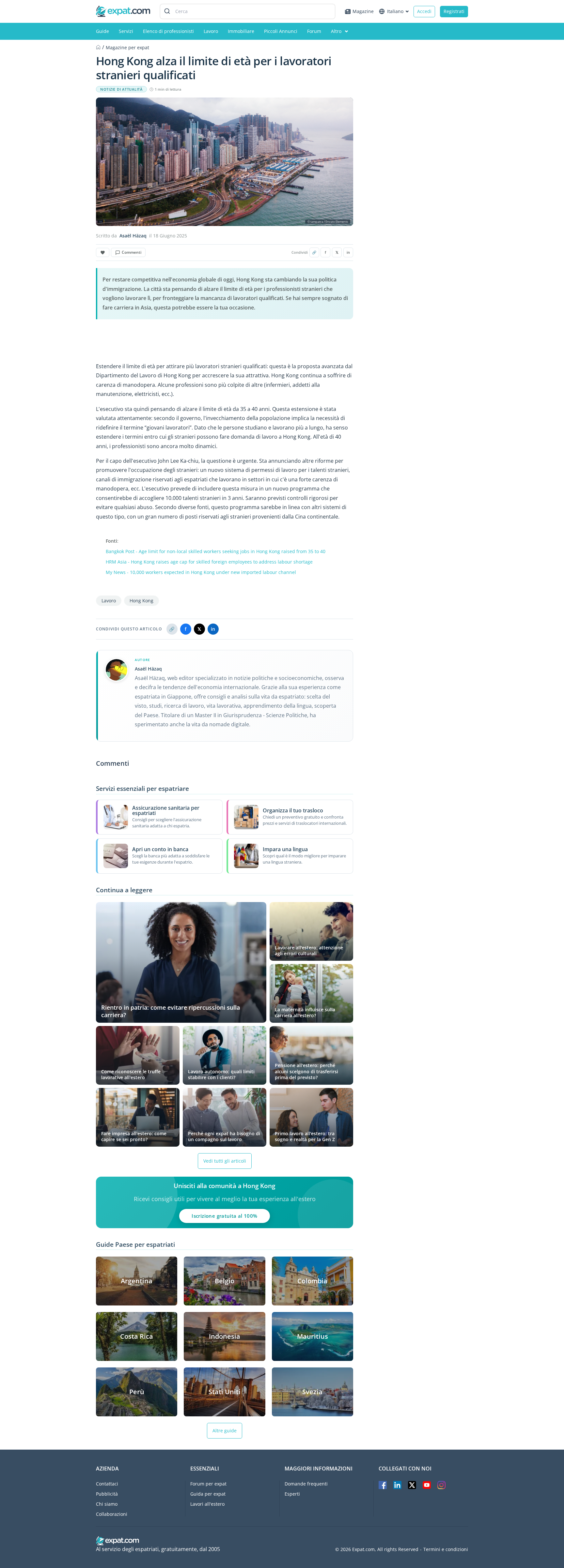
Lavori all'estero (207, 1504)
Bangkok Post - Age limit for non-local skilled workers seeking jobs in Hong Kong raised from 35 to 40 (215, 551)
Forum (314, 31)
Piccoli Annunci (280, 31)
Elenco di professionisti (168, 31)
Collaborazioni (111, 1514)
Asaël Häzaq (133, 236)
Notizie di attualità (121, 89)
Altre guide (224, 1430)
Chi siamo (107, 1504)
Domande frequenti (306, 1484)
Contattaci (107, 1484)
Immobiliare (241, 31)
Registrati (454, 11)
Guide (102, 31)
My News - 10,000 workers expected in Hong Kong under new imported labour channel (201, 572)
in (348, 252)
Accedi (424, 11)
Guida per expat (208, 1494)
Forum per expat (208, 1484)
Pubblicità (107, 1494)
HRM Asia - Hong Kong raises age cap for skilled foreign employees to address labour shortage (209, 562)
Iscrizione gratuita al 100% (224, 1216)
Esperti (292, 1494)
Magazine (363, 11)
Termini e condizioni (445, 1549)
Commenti (131, 252)
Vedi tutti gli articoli (224, 1161)
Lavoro (211, 31)
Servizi (126, 31)
